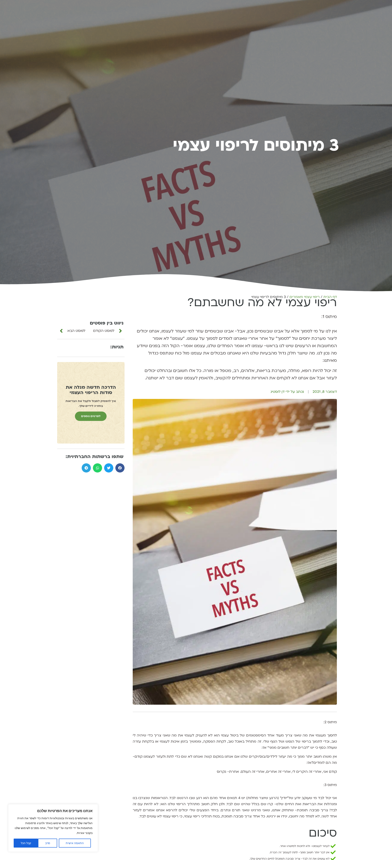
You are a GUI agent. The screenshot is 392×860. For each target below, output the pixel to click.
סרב (47, 843)
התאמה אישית (75, 843)
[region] (53, 828)
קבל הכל (26, 843)
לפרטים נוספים (90, 416)
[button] (120, 468)
